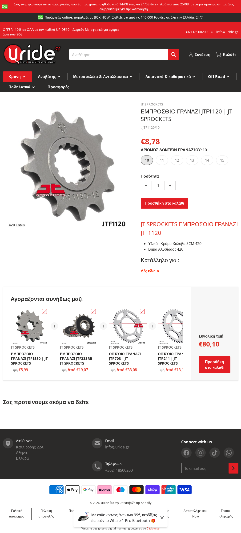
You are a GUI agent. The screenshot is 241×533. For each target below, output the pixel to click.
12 (177, 160)
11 (162, 160)
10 (147, 160)
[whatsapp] (229, 452)
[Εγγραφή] (233, 468)
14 (207, 160)
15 (222, 160)
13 (192, 160)
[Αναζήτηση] (173, 54)
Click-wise (153, 528)
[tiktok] (214, 452)
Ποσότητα (150, 176)
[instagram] (200, 452)
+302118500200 (195, 32)
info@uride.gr (227, 32)
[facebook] (186, 452)
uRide (105, 503)
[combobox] (124, 54)
